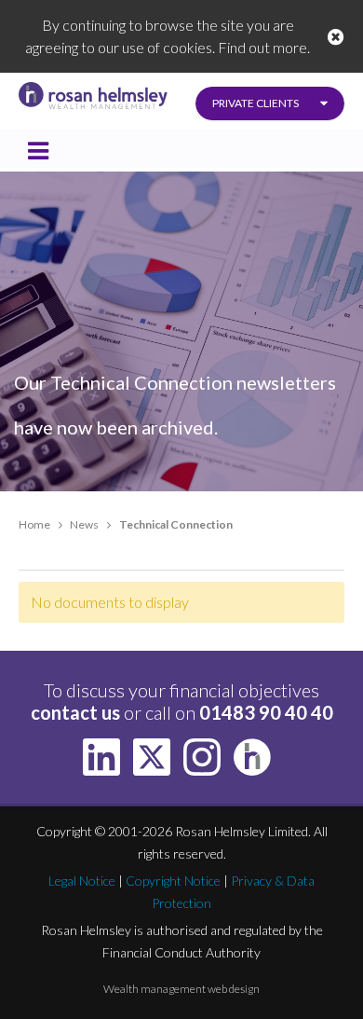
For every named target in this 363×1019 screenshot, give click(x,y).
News (84, 524)
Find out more (262, 47)
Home (34, 524)
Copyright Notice (173, 880)
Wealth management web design (181, 989)
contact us (75, 712)
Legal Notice (81, 880)
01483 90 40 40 (266, 712)
